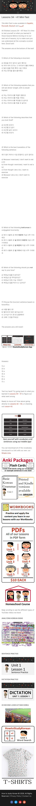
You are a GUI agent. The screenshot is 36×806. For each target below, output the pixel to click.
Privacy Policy (15, 796)
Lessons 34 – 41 (16, 394)
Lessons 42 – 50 (16, 404)
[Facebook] (11, 802)
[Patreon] (24, 802)
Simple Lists (6, 453)
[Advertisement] (18, 202)
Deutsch (12, 26)
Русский (5, 26)
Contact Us (27, 796)
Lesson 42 (8, 406)
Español (30, 23)
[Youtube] (20, 802)
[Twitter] (15, 802)
